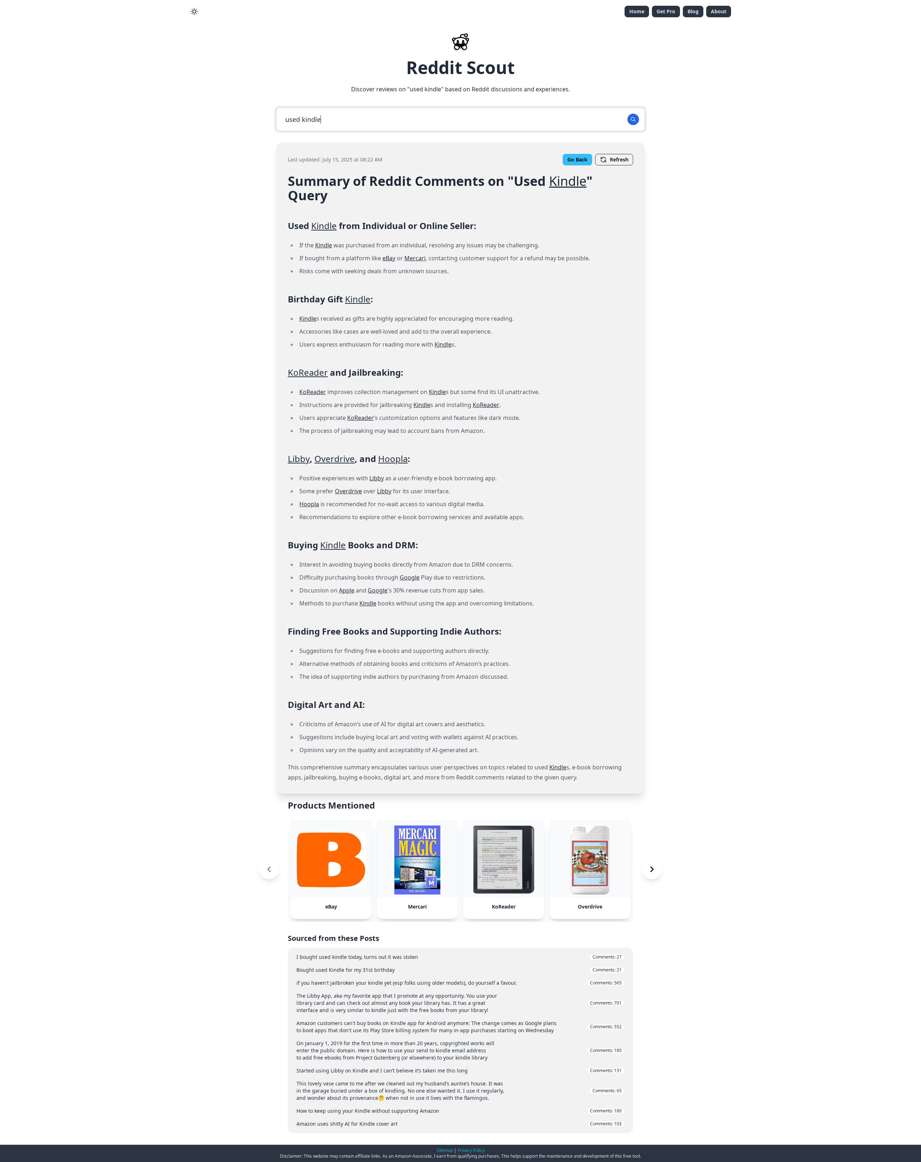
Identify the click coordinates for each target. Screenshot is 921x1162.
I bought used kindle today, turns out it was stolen (459, 956)
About (718, 11)
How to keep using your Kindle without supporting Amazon (459, 1110)
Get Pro (666, 11)
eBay (388, 258)
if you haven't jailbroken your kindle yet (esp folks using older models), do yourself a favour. (459, 982)
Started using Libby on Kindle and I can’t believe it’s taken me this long (459, 1070)
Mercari (415, 258)
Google (409, 577)
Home (636, 11)
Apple (346, 590)
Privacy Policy (471, 1150)
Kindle (567, 181)
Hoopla (393, 459)
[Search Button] (633, 119)
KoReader (308, 372)
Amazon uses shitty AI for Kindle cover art (459, 1123)
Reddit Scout (460, 67)
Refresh (619, 159)
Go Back (577, 159)
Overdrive (334, 459)
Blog (693, 11)
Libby (299, 459)
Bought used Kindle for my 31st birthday (459, 969)
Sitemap (444, 1150)
